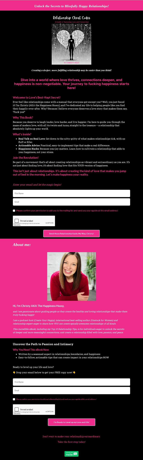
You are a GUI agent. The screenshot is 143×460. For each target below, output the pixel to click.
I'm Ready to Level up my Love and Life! (71, 422)
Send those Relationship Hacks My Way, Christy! (71, 233)
